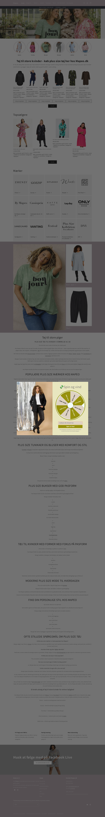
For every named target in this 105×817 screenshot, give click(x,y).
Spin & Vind (70, 426)
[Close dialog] (18, 383)
